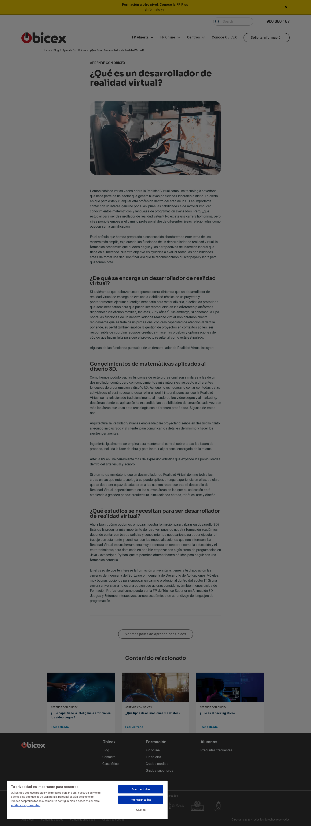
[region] (87, 799)
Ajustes (141, 809)
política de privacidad (25, 805)
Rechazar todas (141, 799)
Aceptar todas (140, 789)
